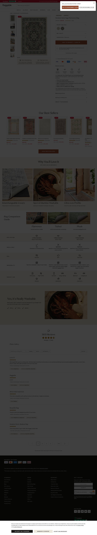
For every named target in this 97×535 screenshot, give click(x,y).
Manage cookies (43, 531)
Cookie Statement (17, 527)
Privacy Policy (80, 525)
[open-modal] (94, 3)
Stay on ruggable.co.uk (86, 7)
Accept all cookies (22, 531)
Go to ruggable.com (70, 7)
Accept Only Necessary (60, 531)
